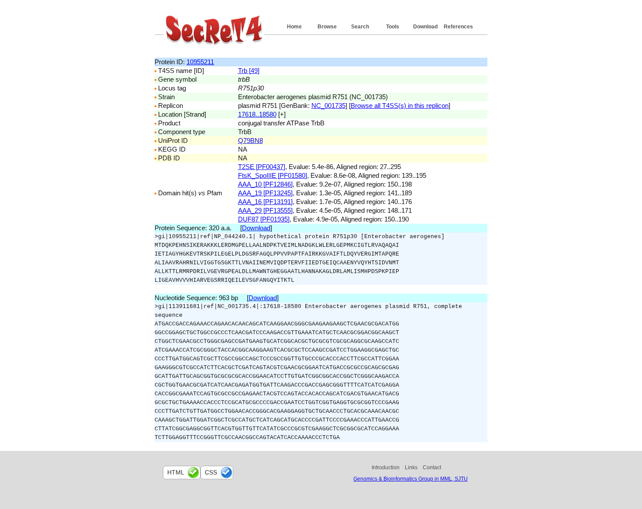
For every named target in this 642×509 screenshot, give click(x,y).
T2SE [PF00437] (261, 166)
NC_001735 (328, 105)
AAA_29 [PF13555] (265, 210)
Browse (327, 27)
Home (294, 27)
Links (411, 467)
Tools (392, 27)
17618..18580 (257, 114)
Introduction (386, 467)
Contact (432, 467)
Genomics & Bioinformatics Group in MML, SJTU (410, 479)
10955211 (200, 62)
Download (425, 27)
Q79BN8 (250, 140)
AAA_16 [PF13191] (265, 201)
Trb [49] (248, 70)
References (458, 27)
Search (360, 27)
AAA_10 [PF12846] (265, 184)
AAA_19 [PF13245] (265, 193)
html (175, 472)
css (211, 472)
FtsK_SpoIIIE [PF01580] (272, 175)
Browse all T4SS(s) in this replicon (400, 105)
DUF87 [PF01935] (264, 219)
